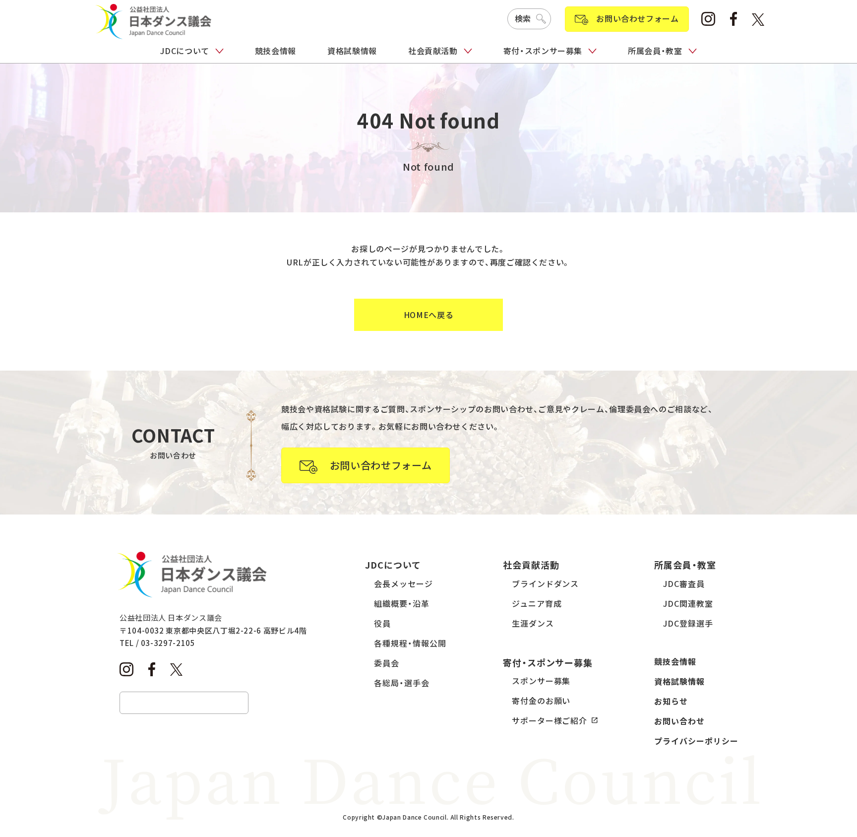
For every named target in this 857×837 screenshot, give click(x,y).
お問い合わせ (679, 721)
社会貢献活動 (433, 51)
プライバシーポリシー (696, 741)
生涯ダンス (533, 623)
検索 (523, 18)
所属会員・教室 (655, 51)
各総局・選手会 (401, 683)
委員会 (386, 663)
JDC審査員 (684, 583)
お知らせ (671, 701)
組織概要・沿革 (401, 603)
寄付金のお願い (541, 701)
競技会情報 (275, 51)
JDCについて (184, 51)
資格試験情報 (352, 51)
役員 (382, 623)
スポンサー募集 (541, 681)
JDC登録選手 (688, 623)
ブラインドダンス (545, 583)
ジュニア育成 (537, 603)
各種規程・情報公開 (410, 643)
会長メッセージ (403, 583)
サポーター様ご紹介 (550, 720)
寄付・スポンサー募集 (542, 51)
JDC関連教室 (688, 603)
